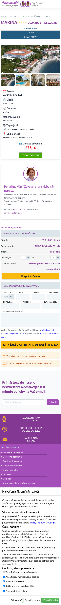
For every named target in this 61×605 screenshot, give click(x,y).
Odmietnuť (16, 600)
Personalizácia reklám (16, 591)
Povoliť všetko (50, 600)
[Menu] (57, 4)
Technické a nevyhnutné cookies (21, 572)
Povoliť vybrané (32, 600)
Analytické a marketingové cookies (22, 576)
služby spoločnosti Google (42, 522)
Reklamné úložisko (15, 581)
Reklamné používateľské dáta (20, 586)
